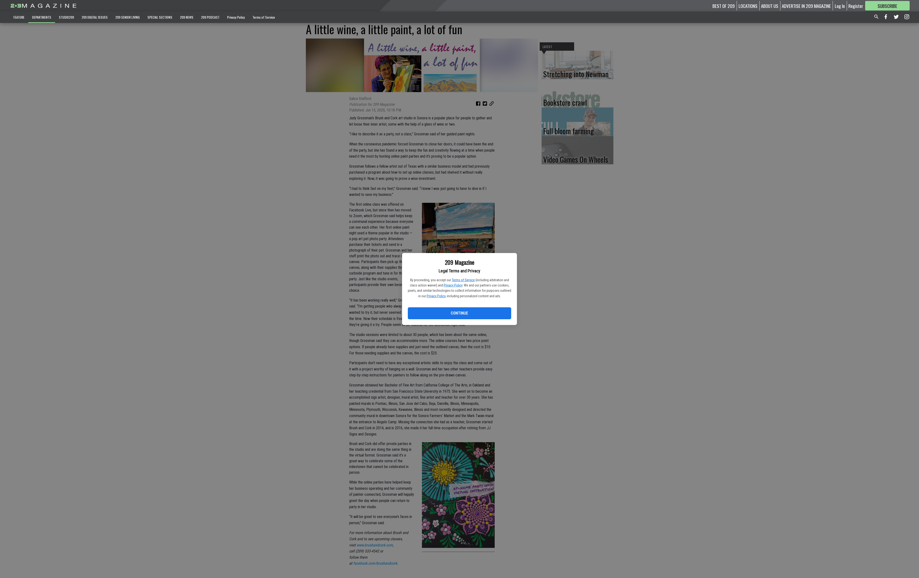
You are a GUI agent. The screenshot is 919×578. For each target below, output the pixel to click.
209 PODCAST (210, 17)
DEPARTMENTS (41, 17)
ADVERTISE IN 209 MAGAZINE (806, 6)
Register (855, 6)
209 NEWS (186, 17)
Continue (459, 313)
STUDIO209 (66, 17)
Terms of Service (463, 280)
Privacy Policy (453, 285)
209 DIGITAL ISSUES (95, 17)
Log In (840, 6)
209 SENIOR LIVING (127, 17)
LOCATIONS (748, 6)
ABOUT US (769, 6)
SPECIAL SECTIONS (159, 17)
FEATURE (18, 17)
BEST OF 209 (723, 6)
